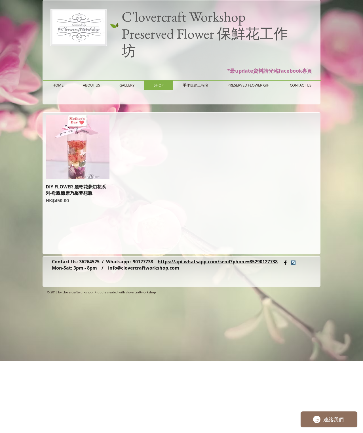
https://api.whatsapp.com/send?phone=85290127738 (218, 261)
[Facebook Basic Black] (285, 262)
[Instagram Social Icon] (293, 262)
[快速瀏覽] (77, 147)
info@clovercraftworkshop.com (143, 268)
